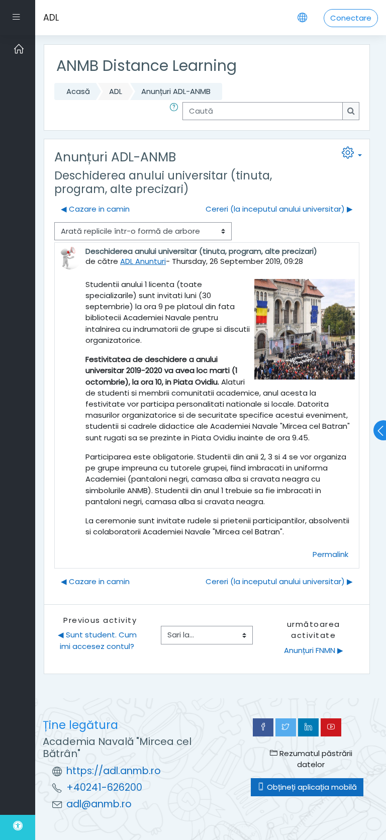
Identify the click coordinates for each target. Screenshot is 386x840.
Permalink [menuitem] (330, 554)
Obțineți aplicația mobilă (311, 787)
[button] (175, 111)
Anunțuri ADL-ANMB (176, 91)
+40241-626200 (104, 787)
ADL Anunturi (143, 261)
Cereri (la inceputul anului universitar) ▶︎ (279, 209)
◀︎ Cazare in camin (95, 209)
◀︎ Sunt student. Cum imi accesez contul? (98, 640)
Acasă (78, 91)
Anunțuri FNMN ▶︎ (313, 650)
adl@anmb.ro (99, 804)
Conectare (350, 18)
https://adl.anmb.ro (113, 771)
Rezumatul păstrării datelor (314, 759)
